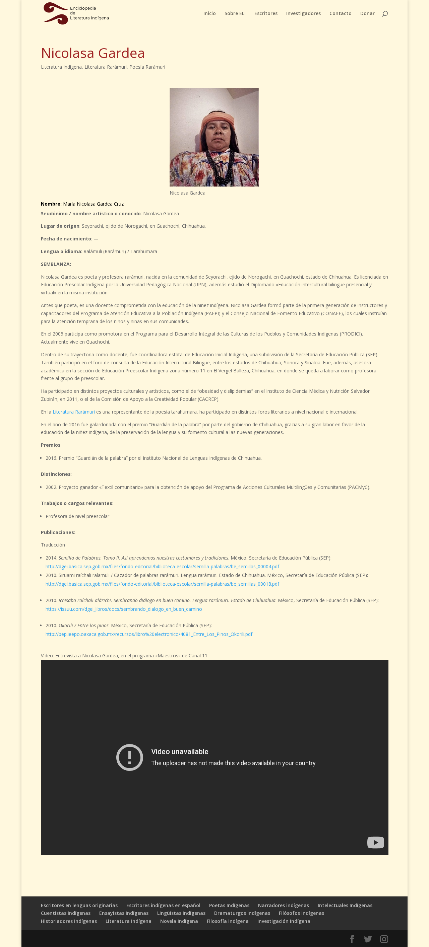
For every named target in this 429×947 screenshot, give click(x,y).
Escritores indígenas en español (163, 905)
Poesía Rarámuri (147, 67)
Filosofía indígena (228, 921)
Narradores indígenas (283, 905)
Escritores (266, 13)
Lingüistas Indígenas (181, 913)
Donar (367, 13)
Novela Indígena (179, 921)
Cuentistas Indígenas (65, 913)
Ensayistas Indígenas (123, 913)
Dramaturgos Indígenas (242, 913)
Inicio (209, 13)
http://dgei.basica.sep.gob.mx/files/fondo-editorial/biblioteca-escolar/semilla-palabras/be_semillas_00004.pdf (162, 566)
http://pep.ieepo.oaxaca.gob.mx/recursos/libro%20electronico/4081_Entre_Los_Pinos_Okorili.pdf (149, 634)
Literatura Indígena (61, 67)
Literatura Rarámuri (105, 67)
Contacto (340, 13)
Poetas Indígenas (229, 905)
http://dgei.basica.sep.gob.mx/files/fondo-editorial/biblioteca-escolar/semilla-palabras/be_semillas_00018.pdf (162, 584)
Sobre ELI (235, 13)
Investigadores (303, 13)
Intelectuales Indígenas (345, 905)
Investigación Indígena (283, 921)
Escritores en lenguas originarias (79, 905)
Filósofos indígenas (301, 913)
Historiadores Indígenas (69, 921)
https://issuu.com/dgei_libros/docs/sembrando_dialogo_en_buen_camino (124, 609)
